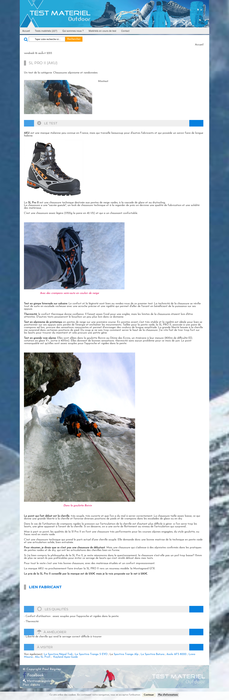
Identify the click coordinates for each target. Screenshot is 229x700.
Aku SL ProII (42, 657)
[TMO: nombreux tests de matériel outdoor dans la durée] (114, 13)
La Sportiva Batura (152, 654)
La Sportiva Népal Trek (58, 654)
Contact (125, 30)
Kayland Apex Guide (65, 657)
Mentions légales (39, 681)
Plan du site (31, 685)
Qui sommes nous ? (73, 30)
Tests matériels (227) (46, 30)
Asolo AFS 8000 (176, 654)
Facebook (35, 675)
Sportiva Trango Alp (126, 654)
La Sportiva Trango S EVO (91, 654)
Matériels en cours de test (102, 30)
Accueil (26, 30)
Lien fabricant (45, 587)
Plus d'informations (168, 695)
